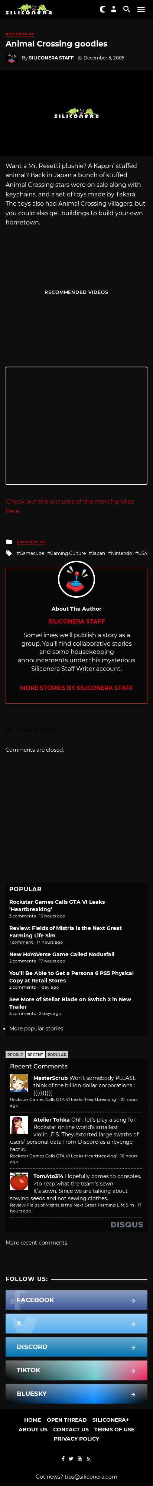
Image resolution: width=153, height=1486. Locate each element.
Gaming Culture (68, 553)
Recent (35, 1055)
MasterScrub (50, 1078)
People (15, 1055)
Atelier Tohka (51, 1119)
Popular (57, 1055)
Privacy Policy (76, 1438)
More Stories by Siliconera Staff (76, 687)
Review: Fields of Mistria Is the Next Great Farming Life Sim (72, 1205)
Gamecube (32, 553)
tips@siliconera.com (91, 1476)
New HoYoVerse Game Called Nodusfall (61, 954)
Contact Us (71, 1429)
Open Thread (67, 1420)
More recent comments (36, 1242)
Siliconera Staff (51, 58)
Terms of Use (114, 1429)
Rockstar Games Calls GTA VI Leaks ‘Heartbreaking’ (63, 1099)
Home (32, 1420)
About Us (33, 1429)
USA (142, 553)
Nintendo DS (20, 34)
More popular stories (36, 1028)
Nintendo (121, 553)
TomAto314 (48, 1176)
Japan (98, 553)
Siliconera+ (110, 1420)
